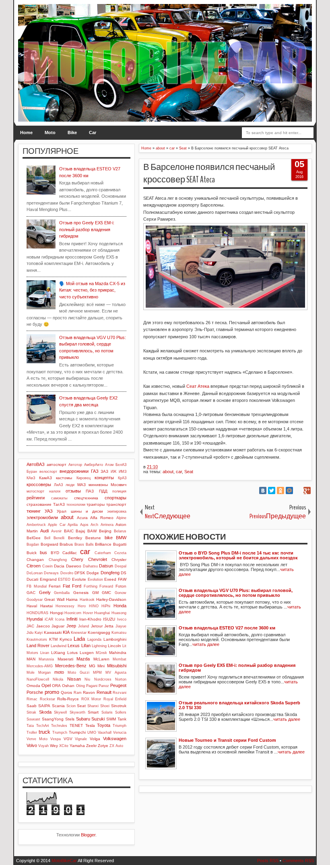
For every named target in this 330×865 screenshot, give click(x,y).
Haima (72, 599)
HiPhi (105, 606)
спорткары (115, 497)
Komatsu (118, 633)
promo (52, 692)
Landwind (58, 646)
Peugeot (118, 685)
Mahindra (117, 652)
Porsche (35, 692)
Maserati (65, 659)
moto (59, 672)
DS (123, 573)
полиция (119, 491)
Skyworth (77, 712)
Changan (35, 559)
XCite (63, 746)
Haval (32, 606)
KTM (53, 639)
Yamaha (77, 745)
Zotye (103, 745)
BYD (55, 552)
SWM (111, 719)
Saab (32, 706)
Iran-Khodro (90, 619)
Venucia (119, 732)
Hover (88, 613)
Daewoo (73, 566)
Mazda (83, 658)
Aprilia (73, 525)
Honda (119, 605)
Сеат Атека (197, 386)
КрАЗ (122, 478)
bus (43, 552)
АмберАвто (93, 465)
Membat (119, 659)
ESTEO (64, 579)
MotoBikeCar (64, 860)
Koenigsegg (99, 632)
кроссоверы (39, 484)
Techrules (59, 726)
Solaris (107, 712)
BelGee (34, 538)
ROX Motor (91, 699)
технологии (75, 505)
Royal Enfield (115, 699)
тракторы (96, 504)
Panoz (104, 686)
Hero (82, 606)
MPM (97, 672)
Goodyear (35, 600)
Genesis (81, 592)
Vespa (55, 739)
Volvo (32, 745)
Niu (87, 679)
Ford (76, 586)
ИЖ (113, 472)
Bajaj (80, 531)
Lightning (99, 646)
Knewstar (79, 633)
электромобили (42, 517)
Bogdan (33, 544)
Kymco (66, 639)
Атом (109, 465)
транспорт (116, 504)
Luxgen (87, 652)
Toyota (103, 725)
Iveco (121, 619)
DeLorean (35, 573)
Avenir (56, 531)
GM (95, 592)
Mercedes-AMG (40, 666)
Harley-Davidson (111, 599)
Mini (101, 666)
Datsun (106, 565)
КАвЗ (31, 478)
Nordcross (102, 679)
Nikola (58, 679)
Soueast (33, 719)
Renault (104, 692)
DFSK (79, 573)
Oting (80, 686)
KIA (66, 632)
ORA (56, 685)
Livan (44, 653)
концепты (104, 477)
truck (44, 732)
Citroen (34, 565)
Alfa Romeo (101, 517)
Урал (61, 511)
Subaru (83, 718)
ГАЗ (95, 471)
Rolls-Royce (68, 699)
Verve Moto (37, 739)
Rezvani (119, 693)
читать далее (205, 644)
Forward (106, 586)
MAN (31, 659)
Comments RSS (298, 860)
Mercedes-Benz (71, 665)
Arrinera (107, 525)
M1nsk (101, 653)
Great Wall (54, 599)
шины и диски (87, 511)
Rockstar (47, 699)
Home (26, 132)
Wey (54, 745)
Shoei (104, 706)
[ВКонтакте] (262, 490)
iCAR (49, 619)
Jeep (71, 625)
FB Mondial (37, 586)
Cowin (47, 566)
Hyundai (35, 619)
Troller (32, 732)
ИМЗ (122, 472)
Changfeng (58, 560)
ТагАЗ (59, 504)
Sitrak (31, 712)
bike (109, 537)
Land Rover (38, 645)
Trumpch (59, 732)
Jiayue (121, 626)
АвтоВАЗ (36, 464)
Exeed (110, 579)
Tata (30, 726)
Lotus (72, 652)
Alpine (121, 518)
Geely (45, 592)
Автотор (75, 465)
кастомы (64, 478)
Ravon (89, 692)
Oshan (68, 685)
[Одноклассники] (280, 490)
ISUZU (109, 619)
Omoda (33, 685)
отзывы (73, 490)
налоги (54, 491)
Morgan (44, 672)
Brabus (66, 544)
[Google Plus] (307, 490)
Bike (72, 132)
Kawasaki (53, 632)
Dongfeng (110, 572)
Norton (120, 679)
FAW (122, 579)
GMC (106, 592)
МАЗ (81, 484)
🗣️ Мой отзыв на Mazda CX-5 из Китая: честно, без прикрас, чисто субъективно (92, 290)
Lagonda (94, 639)
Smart (93, 712)
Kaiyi (39, 633)
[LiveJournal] (298, 490)
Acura (82, 517)
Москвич (118, 484)
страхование (39, 504)
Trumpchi (77, 732)
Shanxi (93, 706)
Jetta (108, 626)
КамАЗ (45, 478)
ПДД (103, 491)
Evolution (95, 579)
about (168, 471)
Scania (58, 706)
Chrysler (118, 559)
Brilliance (103, 544)
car (179, 471)
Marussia (46, 659)
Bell (47, 538)
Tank (122, 719)
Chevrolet (97, 559)
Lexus (74, 645)
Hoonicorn (72, 613)
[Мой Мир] (289, 490)
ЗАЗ (104, 471)
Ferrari (54, 586)
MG (92, 666)
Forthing (90, 586)
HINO (94, 606)
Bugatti (119, 544)
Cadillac (69, 552)
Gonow (120, 593)
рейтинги (36, 497)
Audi (44, 530)
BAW (92, 531)
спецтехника (86, 498)
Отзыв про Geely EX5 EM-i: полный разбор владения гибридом (86, 229)
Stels (69, 719)
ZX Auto (116, 746)
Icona (59, 619)
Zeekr (91, 745)
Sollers (120, 712)
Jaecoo (43, 626)
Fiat (66, 586)
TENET (76, 725)
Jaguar (58, 626)
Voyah (43, 746)
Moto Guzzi (78, 672)
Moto (50, 132)
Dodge (93, 573)
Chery (77, 559)
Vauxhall (104, 732)
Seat (188, 471)
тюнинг (34, 511)
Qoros (66, 692)
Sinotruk (118, 706)
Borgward (49, 544)
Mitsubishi (116, 665)
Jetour (97, 626)
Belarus (120, 531)
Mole (31, 672)
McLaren (101, 659)
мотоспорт (35, 491)
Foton (121, 586)
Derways (51, 573)
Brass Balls (84, 544)
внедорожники (74, 471)
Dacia (59, 566)
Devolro (66, 573)
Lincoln (114, 646)
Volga (95, 739)
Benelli (59, 538)
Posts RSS (267, 860)
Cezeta (120, 553)
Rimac (32, 699)
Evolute (79, 579)
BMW (121, 537)
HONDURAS (37, 613)
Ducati (32, 579)
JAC (30, 626)
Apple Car (56, 525)
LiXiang (58, 652)
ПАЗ (90, 491)
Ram (78, 693)
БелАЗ (121, 465)
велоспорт (48, 472)
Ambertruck (36, 525)
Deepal (120, 566)
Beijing (105, 531)
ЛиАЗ (58, 485)
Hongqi (56, 612)
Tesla (90, 725)
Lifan (86, 645)
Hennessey (65, 606)
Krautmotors (37, 639)
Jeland (83, 626)
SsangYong (53, 719)
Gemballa (62, 593)
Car (92, 132)
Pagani (91, 686)
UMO (91, 732)
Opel (46, 685)
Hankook (87, 600)
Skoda (45, 712)
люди (70, 485)
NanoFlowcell (38, 679)
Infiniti (71, 619)
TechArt (42, 726)
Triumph (119, 726)
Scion (71, 706)
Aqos (84, 525)
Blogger (88, 834)
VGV (68, 739)
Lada (79, 639)
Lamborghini (114, 639)
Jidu (30, 633)
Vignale (81, 739)
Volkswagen (114, 738)
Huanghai (102, 613)
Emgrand (48, 579)
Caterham (103, 553)
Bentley (75, 538)
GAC (31, 592)
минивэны (98, 484)
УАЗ (49, 511)
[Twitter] (271, 490)
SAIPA (44, 706)
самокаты (59, 498)
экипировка (116, 511)
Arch (94, 525)
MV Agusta (115, 672)
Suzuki (98, 718)
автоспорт (56, 464)
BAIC (69, 531)
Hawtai (46, 606)
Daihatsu (90, 566)
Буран (32, 472)
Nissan (74, 679)
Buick (32, 552)
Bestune (93, 538)
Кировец (83, 478)
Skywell (60, 712)
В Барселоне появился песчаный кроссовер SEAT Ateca (209, 173)
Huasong (118, 613)
